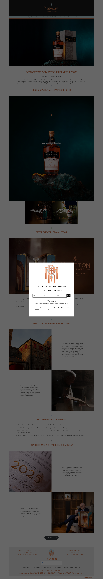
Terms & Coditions (54, 307)
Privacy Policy (61, 307)
